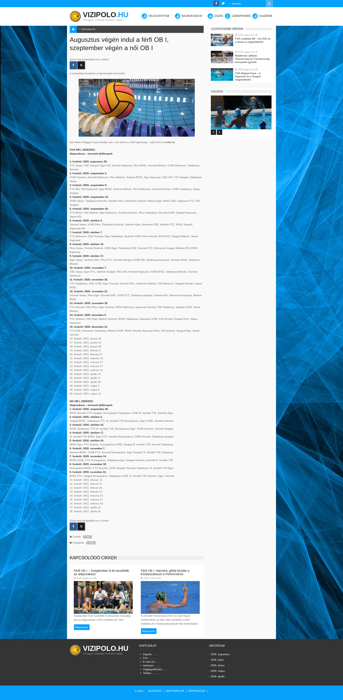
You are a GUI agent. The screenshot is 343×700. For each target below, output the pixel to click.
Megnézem (81, 627)
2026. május (218, 670)
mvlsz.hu (170, 142)
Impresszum (196, 690)
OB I (88, 537)
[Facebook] (73, 65)
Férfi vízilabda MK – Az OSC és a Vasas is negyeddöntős (252, 40)
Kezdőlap (154, 690)
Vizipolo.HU (105, 648)
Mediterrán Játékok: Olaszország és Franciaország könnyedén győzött (252, 58)
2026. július (217, 659)
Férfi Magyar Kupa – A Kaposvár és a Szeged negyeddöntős (248, 76)
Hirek (91, 543)
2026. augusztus (220, 654)
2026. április (218, 676)
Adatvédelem (175, 690)
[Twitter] (81, 65)
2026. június (218, 665)
